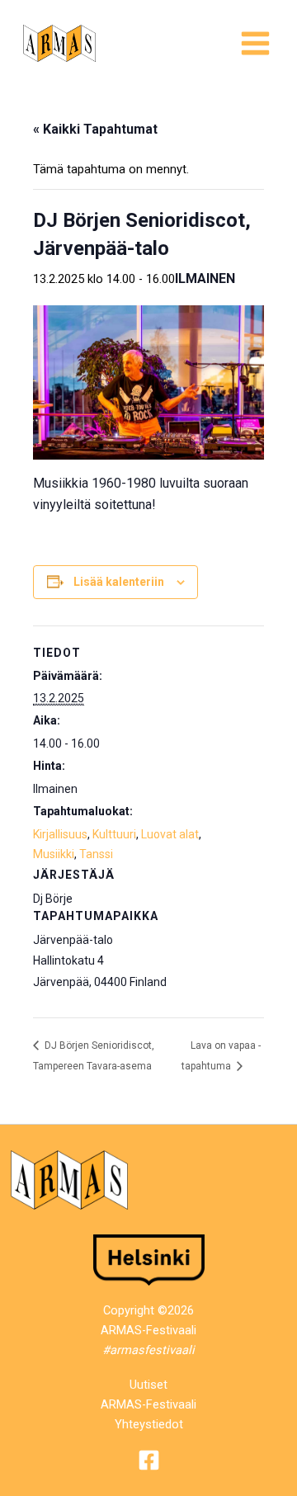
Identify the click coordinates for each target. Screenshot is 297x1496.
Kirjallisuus (60, 834)
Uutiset (148, 1384)
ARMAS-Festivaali (148, 1404)
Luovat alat (170, 834)
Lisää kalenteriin (118, 581)
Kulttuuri (114, 834)
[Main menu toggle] (255, 43)
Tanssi (96, 854)
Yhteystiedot (149, 1424)
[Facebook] (149, 1460)
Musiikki (53, 854)
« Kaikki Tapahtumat (95, 129)
